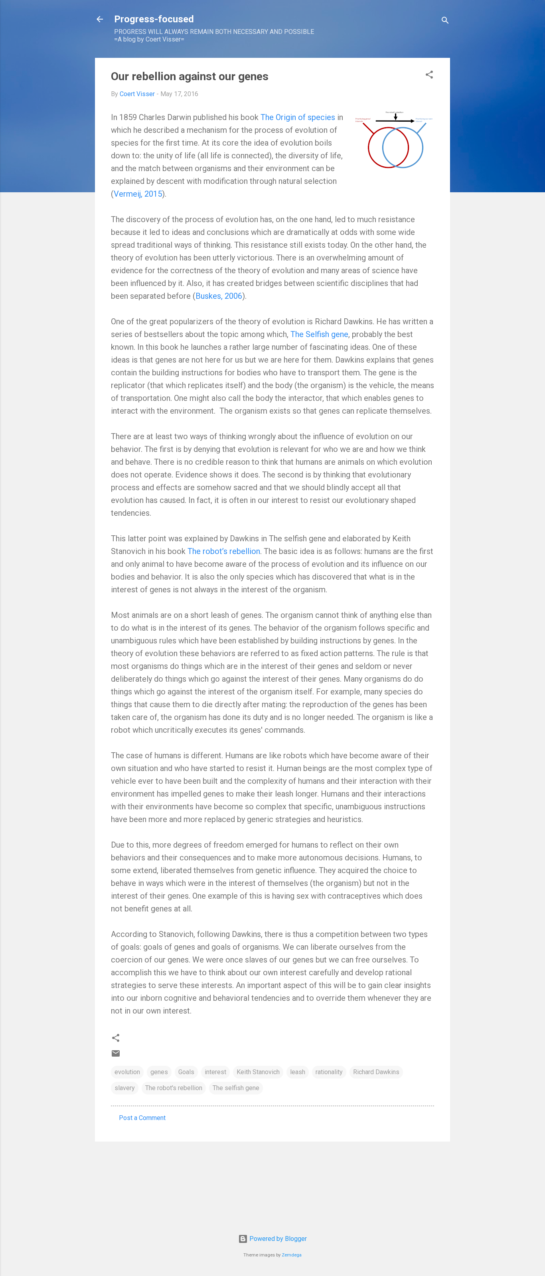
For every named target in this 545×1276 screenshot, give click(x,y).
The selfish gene (236, 1088)
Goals (186, 1072)
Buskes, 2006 (218, 296)
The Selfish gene (319, 334)
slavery (125, 1088)
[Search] (445, 22)
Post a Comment (142, 1118)
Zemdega (292, 1255)
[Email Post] (115, 1056)
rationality (329, 1072)
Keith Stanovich (258, 1072)
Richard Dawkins (376, 1072)
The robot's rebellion (173, 1088)
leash (297, 1072)
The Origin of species (298, 117)
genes (159, 1072)
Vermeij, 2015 (138, 194)
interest (215, 1072)
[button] (429, 76)
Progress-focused (154, 19)
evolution (127, 1072)
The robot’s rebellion (224, 551)
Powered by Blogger (277, 1238)
